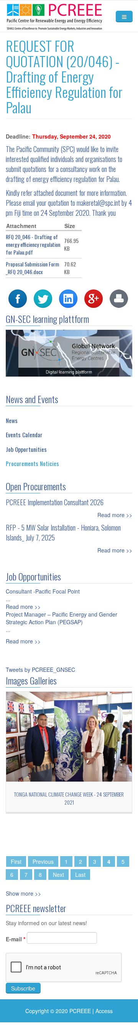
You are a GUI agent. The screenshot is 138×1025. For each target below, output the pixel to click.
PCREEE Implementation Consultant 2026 (55, 502)
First (16, 861)
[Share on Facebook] (17, 298)
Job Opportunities (26, 449)
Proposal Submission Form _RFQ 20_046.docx (32, 268)
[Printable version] (119, 298)
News (12, 420)
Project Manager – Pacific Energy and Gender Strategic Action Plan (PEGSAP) (61, 618)
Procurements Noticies (32, 463)
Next (58, 874)
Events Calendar (24, 434)
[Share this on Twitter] (43, 298)
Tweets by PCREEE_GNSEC (40, 669)
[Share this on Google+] (93, 298)
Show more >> (23, 893)
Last (80, 874)
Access (104, 1011)
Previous (43, 861)
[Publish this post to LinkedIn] (68, 298)
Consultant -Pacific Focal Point (43, 591)
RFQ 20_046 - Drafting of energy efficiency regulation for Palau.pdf (33, 244)
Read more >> (114, 515)
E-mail (15, 939)
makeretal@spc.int (98, 203)
